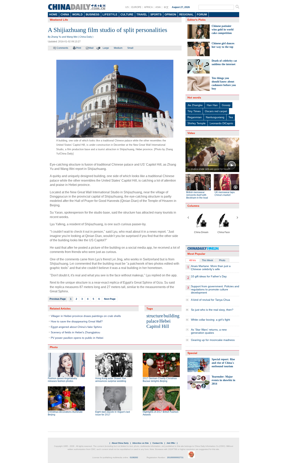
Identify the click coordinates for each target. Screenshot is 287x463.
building (171, 315)
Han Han (212, 105)
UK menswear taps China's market (225, 193)
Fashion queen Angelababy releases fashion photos (62, 379)
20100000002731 (175, 457)
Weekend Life (59, 19)
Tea (230, 117)
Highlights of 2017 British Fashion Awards (160, 413)
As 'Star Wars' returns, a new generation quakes (209, 331)
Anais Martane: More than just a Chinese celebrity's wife (211, 267)
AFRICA (148, 7)
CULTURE (126, 14)
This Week (207, 260)
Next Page (110, 299)
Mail (91, 48)
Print (78, 48)
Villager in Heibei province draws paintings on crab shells (86, 316)
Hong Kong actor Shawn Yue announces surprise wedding (110, 379)
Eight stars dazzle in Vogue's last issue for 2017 (112, 413)
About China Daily (120, 443)
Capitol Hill (157, 326)
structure (154, 315)
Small (130, 48)
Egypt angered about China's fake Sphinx (76, 326)
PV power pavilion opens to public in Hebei (77, 337)
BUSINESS (92, 14)
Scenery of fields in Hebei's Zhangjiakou (75, 332)
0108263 (134, 457)
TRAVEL (141, 14)
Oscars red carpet (216, 111)
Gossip (226, 105)
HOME (53, 14)
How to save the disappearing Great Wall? (77, 321)
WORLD (77, 14)
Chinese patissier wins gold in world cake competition (223, 30)
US (127, 7)
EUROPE (136, 7)
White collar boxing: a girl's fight (210, 319)
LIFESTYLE (109, 14)
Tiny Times (194, 111)
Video (191, 133)
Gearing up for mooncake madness (213, 339)
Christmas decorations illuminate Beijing (65, 413)
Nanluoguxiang (215, 117)
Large (106, 48)
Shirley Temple (196, 123)
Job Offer (171, 443)
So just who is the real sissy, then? (212, 309)
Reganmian (194, 117)
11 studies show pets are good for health (208, 169)
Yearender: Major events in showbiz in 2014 (223, 380)
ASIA (158, 7)
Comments (62, 48)
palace (152, 321)
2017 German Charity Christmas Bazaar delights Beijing (160, 379)
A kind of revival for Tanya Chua (210, 299)
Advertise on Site (140, 443)
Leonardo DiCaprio (221, 123)
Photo (222, 260)
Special (192, 353)
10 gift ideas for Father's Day (209, 276)
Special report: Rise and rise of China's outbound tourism (223, 363)
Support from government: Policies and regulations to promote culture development (215, 289)
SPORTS (155, 14)
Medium (118, 48)
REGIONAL (186, 14)
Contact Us (157, 443)
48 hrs (192, 260)
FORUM (202, 14)
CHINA (65, 14)
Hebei (165, 321)
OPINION (170, 14)
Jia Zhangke (195, 105)
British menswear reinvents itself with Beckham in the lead (197, 195)
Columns (193, 205)
